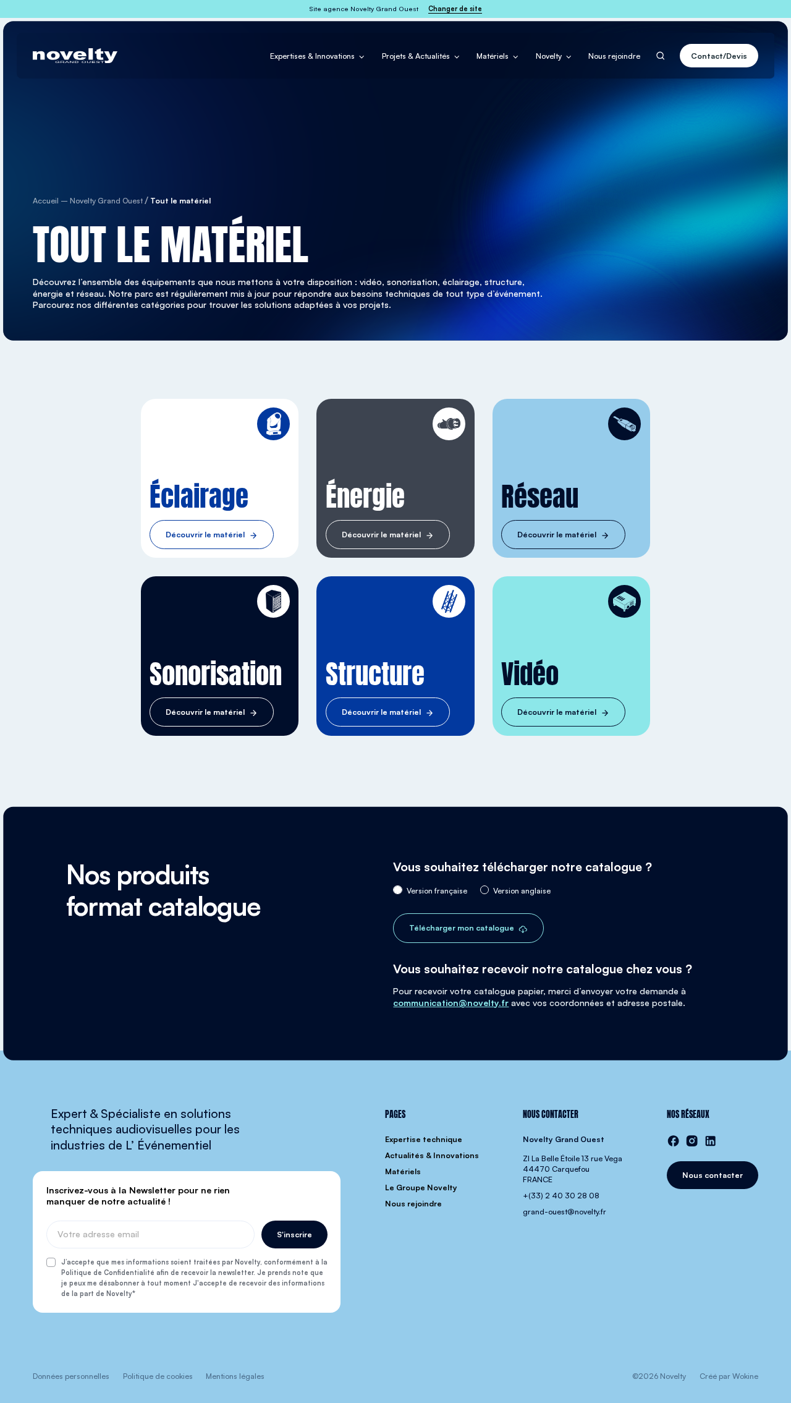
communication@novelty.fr (451, 1002)
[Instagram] (691, 1141)
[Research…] (660, 55)
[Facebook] (673, 1141)
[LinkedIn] (710, 1141)
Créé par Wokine (729, 1376)
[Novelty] (75, 55)
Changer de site (455, 8)
